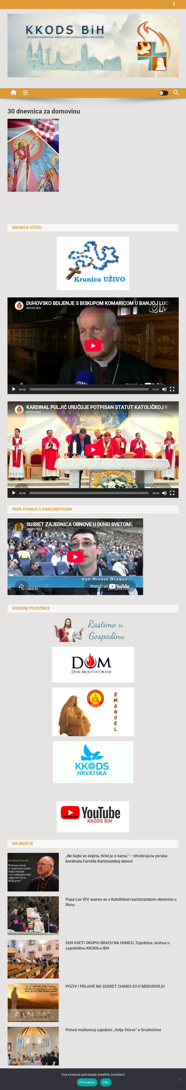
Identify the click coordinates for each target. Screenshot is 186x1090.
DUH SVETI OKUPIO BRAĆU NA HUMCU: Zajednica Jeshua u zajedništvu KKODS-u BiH (118, 946)
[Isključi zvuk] (164, 389)
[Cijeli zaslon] (172, 389)
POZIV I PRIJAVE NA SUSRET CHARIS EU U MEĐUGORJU (115, 986)
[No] (180, 1079)
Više (105, 1082)
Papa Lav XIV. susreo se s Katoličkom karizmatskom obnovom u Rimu (121, 902)
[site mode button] (163, 93)
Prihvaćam (87, 1082)
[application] (93, 345)
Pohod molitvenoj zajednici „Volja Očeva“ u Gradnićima (113, 1030)
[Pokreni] (13, 389)
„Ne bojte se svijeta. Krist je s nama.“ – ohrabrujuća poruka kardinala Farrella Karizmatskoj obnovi (116, 859)
